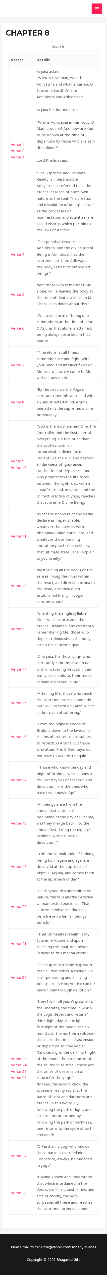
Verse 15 (19, 702)
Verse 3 (17, 156)
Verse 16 (19, 736)
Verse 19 (19, 866)
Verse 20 (19, 906)
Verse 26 (19, 1077)
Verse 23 (19, 1058)
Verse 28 (19, 1192)
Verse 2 (17, 150)
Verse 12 (19, 585)
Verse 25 (19, 1071)
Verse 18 (19, 823)
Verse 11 (19, 536)
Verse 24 (19, 1064)
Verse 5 (17, 294)
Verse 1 (17, 144)
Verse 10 (19, 467)
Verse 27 (19, 1155)
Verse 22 (19, 977)
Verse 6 (17, 328)
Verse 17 (19, 779)
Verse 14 (19, 669)
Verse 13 (19, 628)
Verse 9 (17, 460)
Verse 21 (19, 943)
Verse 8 (17, 401)
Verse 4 (17, 254)
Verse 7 (17, 364)
